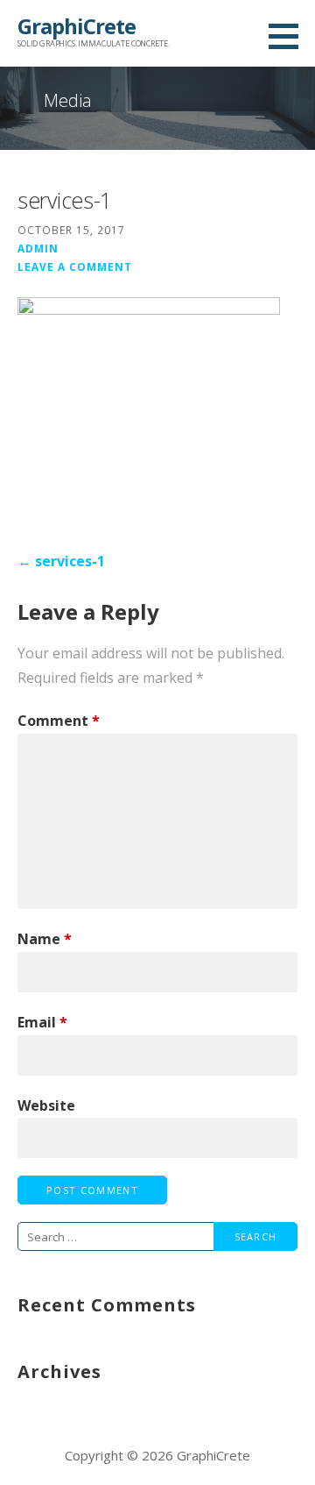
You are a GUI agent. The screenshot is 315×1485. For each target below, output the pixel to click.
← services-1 (61, 561)
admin (38, 248)
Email (42, 1022)
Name (45, 939)
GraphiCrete (77, 25)
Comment (59, 720)
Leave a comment (75, 266)
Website (46, 1105)
